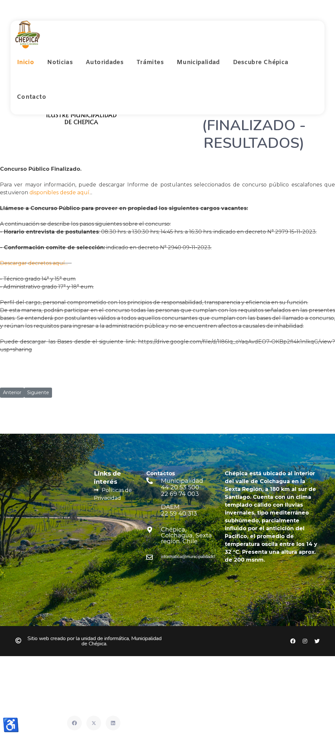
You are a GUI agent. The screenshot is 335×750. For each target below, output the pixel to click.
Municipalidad (198, 62)
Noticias (60, 62)
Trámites (150, 62)
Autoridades (104, 62)
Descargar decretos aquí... (35, 263)
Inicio (25, 62)
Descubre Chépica (261, 62)
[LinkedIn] (113, 723)
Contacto (31, 97)
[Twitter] (93, 723)
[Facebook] (74, 723)
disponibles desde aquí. (59, 192)
